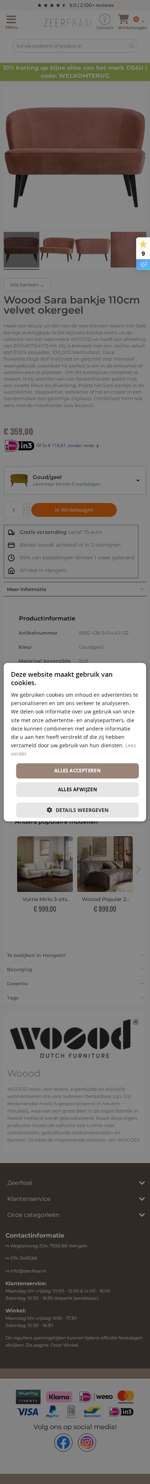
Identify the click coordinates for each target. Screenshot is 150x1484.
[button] (77, 810)
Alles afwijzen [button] (78, 789)
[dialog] (75, 742)
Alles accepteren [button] (77, 770)
